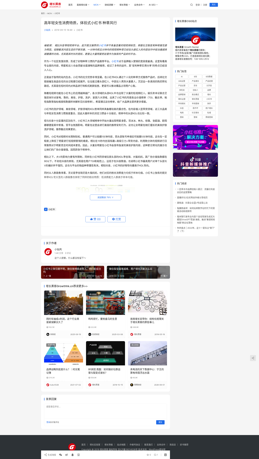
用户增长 (209, 108)
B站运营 (182, 81)
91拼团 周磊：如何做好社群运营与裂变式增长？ (104, 371)
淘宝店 (173, 444)
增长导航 (123, 4)
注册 (205, 4)
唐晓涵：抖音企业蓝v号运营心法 (192, 202)
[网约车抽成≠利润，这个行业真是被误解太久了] (63, 303)
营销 (195, 117)
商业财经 (93, 294)
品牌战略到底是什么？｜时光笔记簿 (63, 371)
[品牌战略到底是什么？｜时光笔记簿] (63, 353)
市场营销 (51, 294)
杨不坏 (195, 108)
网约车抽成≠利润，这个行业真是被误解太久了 (62, 320)
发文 (214, 4)
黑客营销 (209, 117)
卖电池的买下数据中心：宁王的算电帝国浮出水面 (147, 371)
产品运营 (181, 85)
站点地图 (121, 444)
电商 (182, 113)
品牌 (209, 90)
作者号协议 (135, 444)
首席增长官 (82, 4)
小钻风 (47, 30)
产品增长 (195, 81)
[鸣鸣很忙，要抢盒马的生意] (105, 303)
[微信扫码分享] (60, 455)
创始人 (195, 90)
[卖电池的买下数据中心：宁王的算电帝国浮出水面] (147, 353)
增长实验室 (95, 444)
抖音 (182, 108)
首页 (70, 4)
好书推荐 (184, 444)
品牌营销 (181, 94)
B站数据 (209, 76)
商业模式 (195, 94)
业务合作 (138, 4)
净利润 (182, 90)
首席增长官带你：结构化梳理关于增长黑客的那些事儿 (147, 320)
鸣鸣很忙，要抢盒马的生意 (102, 318)
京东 (195, 85)
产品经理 (93, 345)
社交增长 (195, 113)
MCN (96, 4)
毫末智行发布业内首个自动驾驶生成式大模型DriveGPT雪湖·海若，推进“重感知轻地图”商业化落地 (196, 219)
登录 (198, 4)
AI (182, 76)
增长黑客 (195, 99)
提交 (160, 422)
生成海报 (51, 454)
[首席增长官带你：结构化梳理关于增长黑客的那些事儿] (147, 303)
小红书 (79, 30)
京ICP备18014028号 (128, 449)
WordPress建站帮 (157, 449)
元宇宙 (209, 85)
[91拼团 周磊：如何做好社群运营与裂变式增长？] (105, 353)
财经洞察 (109, 4)
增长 (209, 94)
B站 (195, 76)
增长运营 (181, 99)
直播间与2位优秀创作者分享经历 (192, 197)
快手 (209, 103)
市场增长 (181, 103)
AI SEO (152, 4)
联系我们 (148, 444)
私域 (209, 113)
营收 (182, 117)
